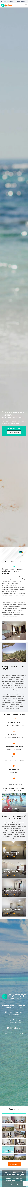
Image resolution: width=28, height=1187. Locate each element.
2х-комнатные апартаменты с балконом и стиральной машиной (14, 871)
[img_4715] (8, 1142)
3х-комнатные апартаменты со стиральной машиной (13, 910)
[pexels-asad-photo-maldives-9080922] (8, 1149)
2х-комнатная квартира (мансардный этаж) (12, 853)
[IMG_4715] (20, 1119)
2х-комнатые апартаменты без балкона (13, 891)
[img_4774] (20, 1142)
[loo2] (8, 5)
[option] (7, 552)
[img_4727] (8, 1127)
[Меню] (26, 5)
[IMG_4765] (8, 1134)
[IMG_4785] (20, 1134)
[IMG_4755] (20, 1149)
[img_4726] (20, 1157)
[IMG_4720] (20, 1127)
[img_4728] (8, 1157)
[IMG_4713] (8, 1119)
